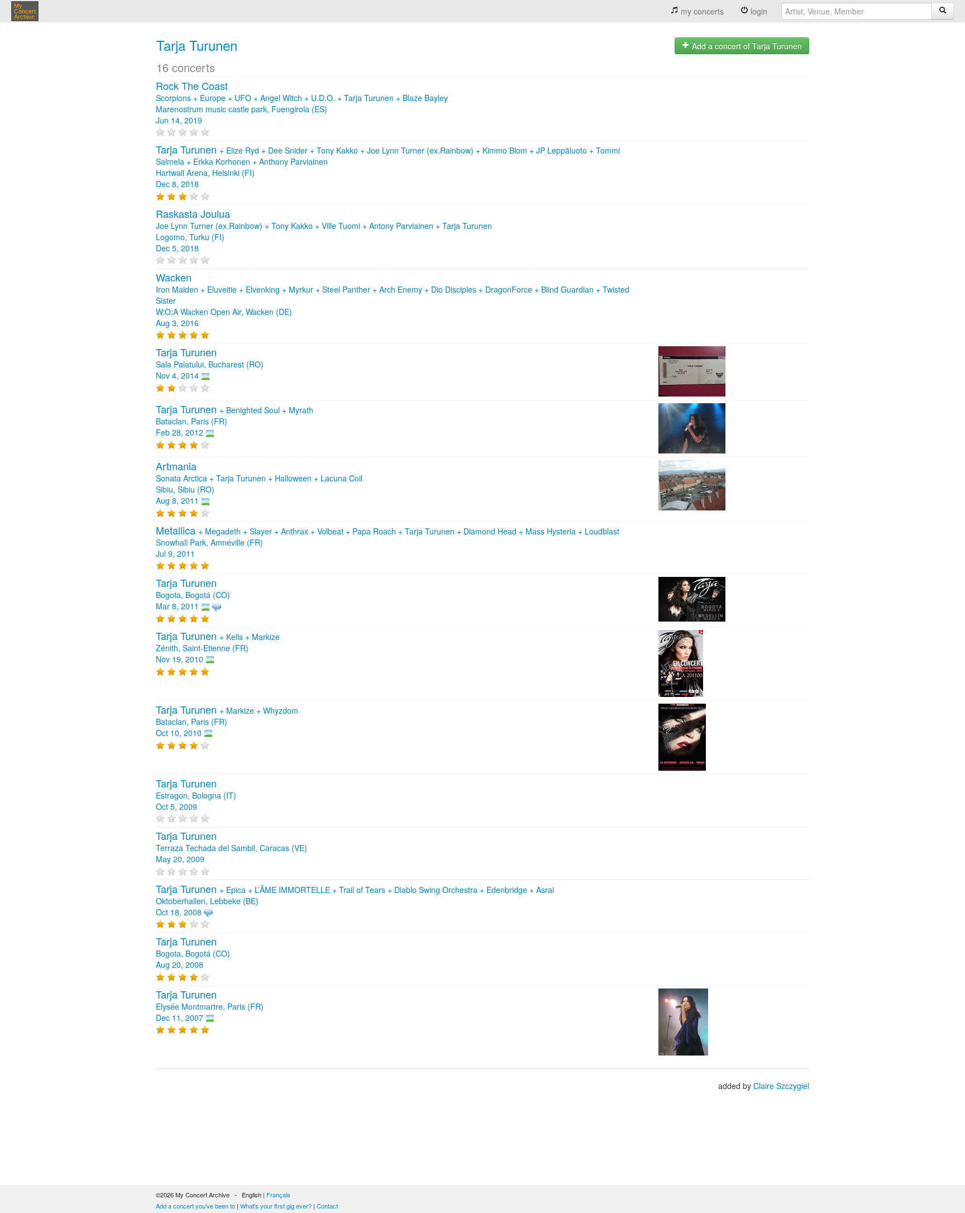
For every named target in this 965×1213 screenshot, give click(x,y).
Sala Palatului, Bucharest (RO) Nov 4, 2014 (210, 364)
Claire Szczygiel (781, 1085)
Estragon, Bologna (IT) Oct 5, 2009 (196, 795)
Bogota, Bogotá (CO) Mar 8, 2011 (193, 595)
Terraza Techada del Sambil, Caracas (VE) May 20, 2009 (231, 848)
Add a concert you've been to (195, 1205)
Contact (327, 1205)
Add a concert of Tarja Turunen (746, 45)
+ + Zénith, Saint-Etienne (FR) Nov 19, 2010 (218, 648)
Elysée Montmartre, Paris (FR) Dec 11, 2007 (210, 1006)
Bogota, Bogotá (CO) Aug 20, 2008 (193, 953)
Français (278, 1194)
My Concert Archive (25, 11)
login (757, 11)
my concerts (701, 11)
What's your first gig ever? (276, 1205)
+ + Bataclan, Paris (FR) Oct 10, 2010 (227, 721)
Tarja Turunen (196, 45)
